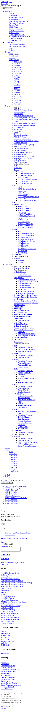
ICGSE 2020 (5, 635)
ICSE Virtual (13, 27)
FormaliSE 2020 (6, 633)
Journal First (18, 129)
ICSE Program (14, 54)
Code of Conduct (15, 19)
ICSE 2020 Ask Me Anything (24, 145)
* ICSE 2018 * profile (12, 488)
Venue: (11, 13)
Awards (12, 58)
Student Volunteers (20, 160)
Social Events (14, 33)
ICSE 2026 (13, 456)
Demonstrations (19, 127)
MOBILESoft (22, 206)
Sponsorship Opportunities (18, 46)
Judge (20, 322)
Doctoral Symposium (21, 135)
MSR (20, 231)
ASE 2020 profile (11, 492)
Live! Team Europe (24, 283)
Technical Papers (19, 112)
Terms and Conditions (16, 23)
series (11, 480)
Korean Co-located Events (22, 158)
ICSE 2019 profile (11, 500)
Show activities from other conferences (14, 538)
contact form (5, 559)
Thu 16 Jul (17, 104)
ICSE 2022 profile (11, 502)
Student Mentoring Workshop (24, 156)
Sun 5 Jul (17, 83)
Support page (5, 564)
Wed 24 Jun (18, 62)
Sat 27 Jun (17, 67)
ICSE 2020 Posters (20, 137)
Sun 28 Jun (17, 69)
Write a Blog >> (6, 2)
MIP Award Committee (25, 444)
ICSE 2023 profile (11, 503)
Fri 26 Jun (17, 65)
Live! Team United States (26, 287)
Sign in (7, 475)
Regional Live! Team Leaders (28, 281)
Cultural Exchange (20, 150)
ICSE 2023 (13, 461)
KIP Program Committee (26, 334)
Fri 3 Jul (16, 79)
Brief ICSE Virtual (15, 40)
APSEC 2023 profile (12, 490)
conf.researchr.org (11, 562)
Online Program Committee (27, 446)
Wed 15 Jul (17, 102)
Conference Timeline (16, 17)
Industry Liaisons (24, 367)
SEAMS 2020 (5, 653)
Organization (9, 264)
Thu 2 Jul (17, 77)
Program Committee (24, 276)
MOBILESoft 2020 (7, 641)
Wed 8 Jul (17, 89)
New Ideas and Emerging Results (25, 125)
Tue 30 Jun (17, 73)
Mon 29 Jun (18, 71)
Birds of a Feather (20, 146)
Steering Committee (24, 373)
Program (8, 52)
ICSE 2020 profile (7, 482)
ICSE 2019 (13, 469)
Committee (21, 332)
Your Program (14, 56)
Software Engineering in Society (25, 123)
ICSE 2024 (13, 459)
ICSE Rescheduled (15, 38)
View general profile (6, 546)
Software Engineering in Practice (25, 118)
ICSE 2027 (13, 454)
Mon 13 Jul (17, 98)
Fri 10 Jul (17, 92)
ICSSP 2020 (5, 639)
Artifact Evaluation (20, 154)
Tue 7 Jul (17, 87)
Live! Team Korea (24, 285)
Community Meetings (21, 148)
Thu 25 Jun (17, 64)
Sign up (7, 477)
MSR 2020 (4, 643)
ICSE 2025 (13, 457)
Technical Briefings (20, 143)
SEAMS (21, 260)
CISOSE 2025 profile (12, 496)
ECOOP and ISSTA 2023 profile (16, 498)
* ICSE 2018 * (14, 471)
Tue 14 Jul (17, 100)
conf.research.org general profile (16, 486)
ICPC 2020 (5, 637)
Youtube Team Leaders (25, 293)
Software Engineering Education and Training (16, 583)
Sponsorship (9, 42)
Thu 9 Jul (17, 91)
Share (3, 542)
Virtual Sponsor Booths (17, 35)
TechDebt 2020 (6, 645)
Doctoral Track (23, 390)
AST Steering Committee (26, 349)
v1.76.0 (20, 562)
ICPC (20, 187)
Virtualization (18, 114)
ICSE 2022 (13, 463)
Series (11, 452)
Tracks (7, 106)
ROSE (16, 133)
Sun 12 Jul (17, 96)
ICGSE (20, 172)
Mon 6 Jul (17, 85)
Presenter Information (16, 29)
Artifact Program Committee (27, 442)
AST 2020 (4, 631)
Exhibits (12, 50)
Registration (13, 15)
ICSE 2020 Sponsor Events (23, 110)
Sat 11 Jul (17, 94)
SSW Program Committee (26, 336)
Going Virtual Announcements (19, 37)
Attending (8, 11)
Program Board (23, 274)
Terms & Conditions (5, 706)
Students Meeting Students (23, 152)
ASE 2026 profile (11, 494)
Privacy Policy (14, 25)
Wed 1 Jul (17, 75)
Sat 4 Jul (16, 81)
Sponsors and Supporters (17, 44)
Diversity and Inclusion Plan (18, 21)
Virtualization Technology (26, 291)
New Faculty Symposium (22, 139)
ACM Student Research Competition (26, 141)
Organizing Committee (21, 268)
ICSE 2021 (13, 465)
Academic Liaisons (24, 365)
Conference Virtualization (26, 280)
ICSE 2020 (4, 480)
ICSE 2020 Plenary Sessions (23, 116)
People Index (18, 342)
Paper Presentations (20, 162)
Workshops (17, 131)
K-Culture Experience (16, 31)
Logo (11, 48)
